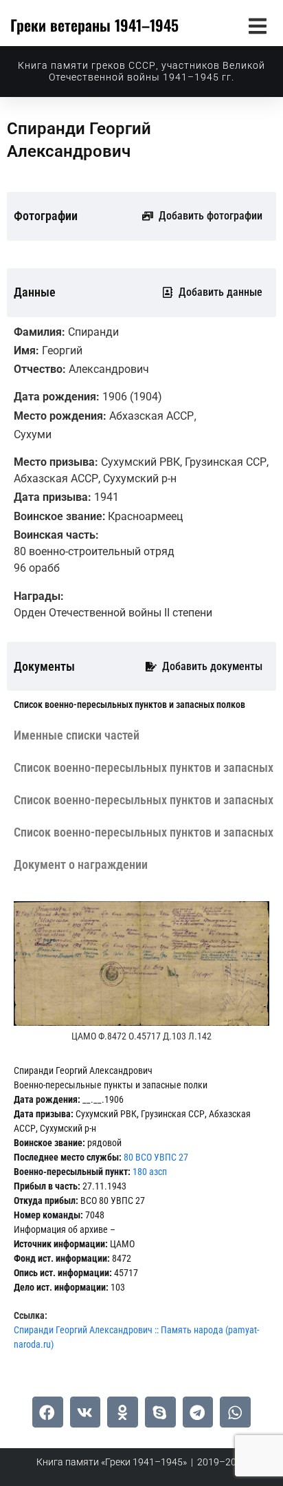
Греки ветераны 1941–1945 (94, 25)
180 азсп (150, 1171)
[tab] (129, 705)
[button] (257, 26)
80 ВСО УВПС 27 (156, 1157)
